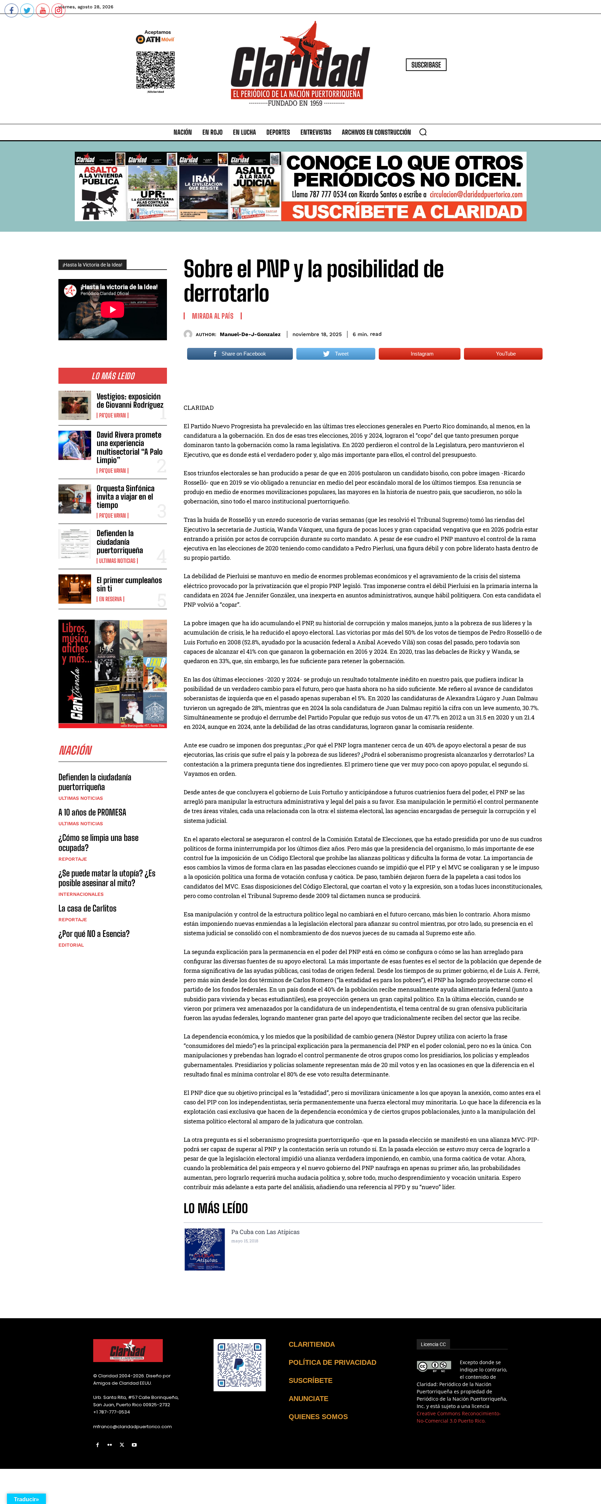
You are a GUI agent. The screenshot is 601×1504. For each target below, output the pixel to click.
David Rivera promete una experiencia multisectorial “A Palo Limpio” (130, 447)
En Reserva (110, 599)
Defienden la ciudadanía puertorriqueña (120, 541)
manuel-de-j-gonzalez (250, 334)
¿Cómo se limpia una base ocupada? (98, 843)
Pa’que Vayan (112, 415)
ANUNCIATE (308, 1398)
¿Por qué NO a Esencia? (94, 934)
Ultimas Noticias (117, 561)
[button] (423, 132)
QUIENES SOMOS (318, 1417)
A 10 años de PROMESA (92, 812)
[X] (122, 1445)
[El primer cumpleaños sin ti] (74, 589)
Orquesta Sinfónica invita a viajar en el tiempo (125, 497)
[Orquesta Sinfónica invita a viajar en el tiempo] (74, 499)
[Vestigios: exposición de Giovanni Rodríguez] (74, 405)
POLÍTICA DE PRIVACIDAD (332, 1362)
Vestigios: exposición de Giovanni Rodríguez (130, 400)
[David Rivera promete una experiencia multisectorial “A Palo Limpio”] (74, 445)
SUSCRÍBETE (310, 1380)
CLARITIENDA (312, 1344)
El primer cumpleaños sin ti (129, 584)
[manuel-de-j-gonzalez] (190, 334)
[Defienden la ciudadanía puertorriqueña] (74, 543)
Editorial (71, 944)
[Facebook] (97, 1445)
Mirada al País (212, 315)
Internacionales (81, 894)
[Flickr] (109, 1445)
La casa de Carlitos (87, 908)
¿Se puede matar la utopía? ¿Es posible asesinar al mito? (106, 878)
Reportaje (72, 859)
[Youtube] (134, 1445)
